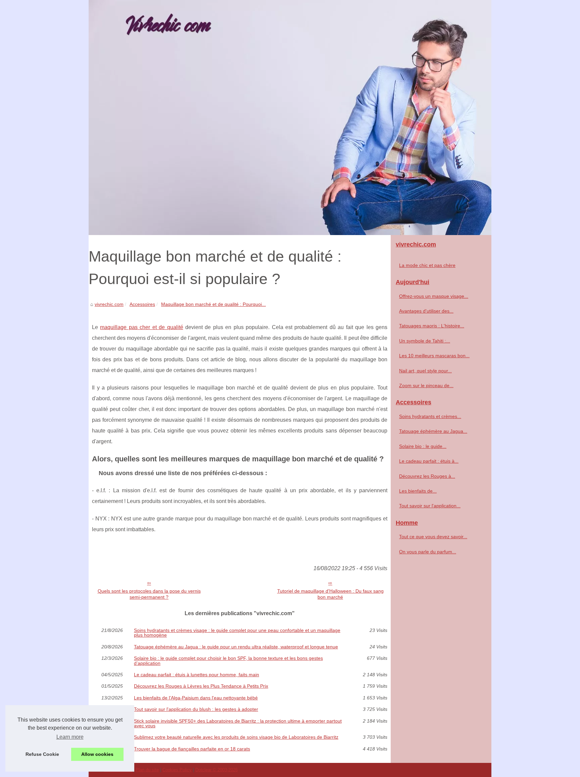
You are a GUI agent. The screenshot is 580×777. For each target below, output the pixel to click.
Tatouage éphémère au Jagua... (433, 431)
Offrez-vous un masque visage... (433, 296)
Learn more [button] (70, 737)
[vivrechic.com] (290, 117)
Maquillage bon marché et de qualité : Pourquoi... (213, 304)
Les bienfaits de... (418, 491)
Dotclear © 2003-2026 (216, 769)
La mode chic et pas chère (427, 265)
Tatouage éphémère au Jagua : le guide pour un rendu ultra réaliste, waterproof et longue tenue (236, 646)
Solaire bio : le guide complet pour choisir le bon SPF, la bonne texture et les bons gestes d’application (228, 661)
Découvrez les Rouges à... (427, 476)
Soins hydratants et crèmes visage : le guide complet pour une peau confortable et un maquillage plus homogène (237, 633)
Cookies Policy (177, 769)
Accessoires (142, 304)
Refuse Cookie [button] (42, 754)
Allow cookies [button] (97, 754)
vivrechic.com (109, 304)
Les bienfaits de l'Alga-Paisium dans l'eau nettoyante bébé (196, 697)
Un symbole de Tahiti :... (424, 341)
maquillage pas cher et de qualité (141, 327)
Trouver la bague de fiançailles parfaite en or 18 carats (192, 748)
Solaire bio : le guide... (422, 446)
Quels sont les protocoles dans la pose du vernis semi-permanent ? (149, 594)
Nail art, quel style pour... (425, 370)
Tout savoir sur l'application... (430, 505)
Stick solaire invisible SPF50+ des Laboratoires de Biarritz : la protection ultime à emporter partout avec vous (238, 723)
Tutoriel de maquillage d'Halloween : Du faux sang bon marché (330, 594)
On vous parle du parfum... (427, 551)
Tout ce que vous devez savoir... (433, 536)
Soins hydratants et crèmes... (430, 416)
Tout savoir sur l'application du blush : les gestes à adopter (196, 709)
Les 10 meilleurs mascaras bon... (434, 355)
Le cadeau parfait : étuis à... (428, 461)
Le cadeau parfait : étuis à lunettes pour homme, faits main (196, 674)
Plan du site (147, 769)
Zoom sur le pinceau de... (426, 385)
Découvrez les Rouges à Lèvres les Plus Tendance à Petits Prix (201, 686)
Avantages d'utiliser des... (426, 311)
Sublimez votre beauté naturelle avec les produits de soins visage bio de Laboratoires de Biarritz (236, 737)
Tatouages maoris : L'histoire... (431, 325)
